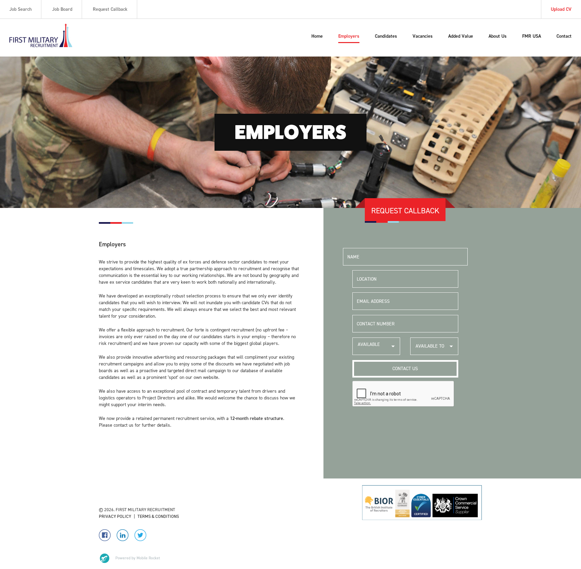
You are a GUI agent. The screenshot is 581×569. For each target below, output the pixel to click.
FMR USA (531, 36)
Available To (430, 346)
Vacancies (423, 36)
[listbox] (376, 346)
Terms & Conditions (158, 516)
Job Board (62, 9)
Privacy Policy (115, 516)
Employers (348, 36)
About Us (498, 36)
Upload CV (561, 9)
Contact (564, 36)
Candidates (386, 36)
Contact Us (405, 368)
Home (317, 36)
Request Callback (110, 9)
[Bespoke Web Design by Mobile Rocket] (129, 558)
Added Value (460, 36)
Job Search (20, 9)
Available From (369, 348)
